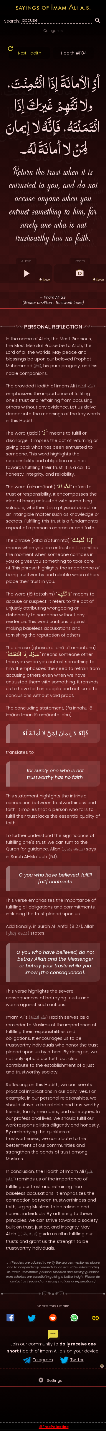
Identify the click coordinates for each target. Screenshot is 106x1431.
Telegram (43, 1360)
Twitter (77, 1360)
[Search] (97, 21)
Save (46, 280)
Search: (12, 21)
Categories (53, 30)
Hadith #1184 (74, 53)
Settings (50, 1380)
